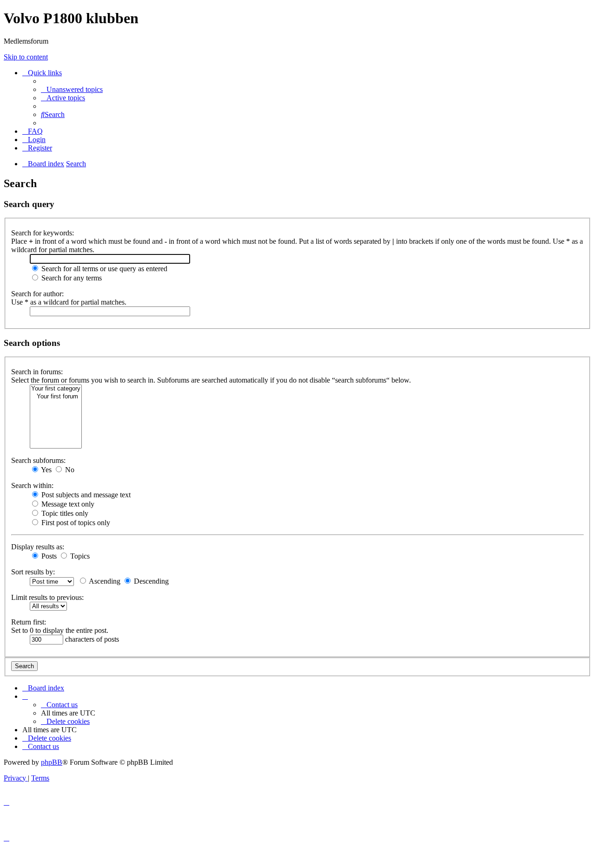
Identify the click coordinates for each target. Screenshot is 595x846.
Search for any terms (71, 278)
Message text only (67, 504)
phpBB (51, 762)
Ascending (103, 581)
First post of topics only (75, 523)
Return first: (28, 622)
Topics (79, 556)
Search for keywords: (42, 233)
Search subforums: (38, 460)
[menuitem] (72, 89)
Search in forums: (37, 372)
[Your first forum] (55, 397)
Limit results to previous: (47, 597)
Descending (150, 581)
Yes (46, 470)
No (68, 470)
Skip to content (26, 57)
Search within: (32, 485)
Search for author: (37, 294)
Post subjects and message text (85, 495)
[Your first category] (55, 389)
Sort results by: (33, 572)
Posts (48, 556)
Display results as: (37, 547)
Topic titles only (64, 513)
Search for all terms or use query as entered (103, 269)
